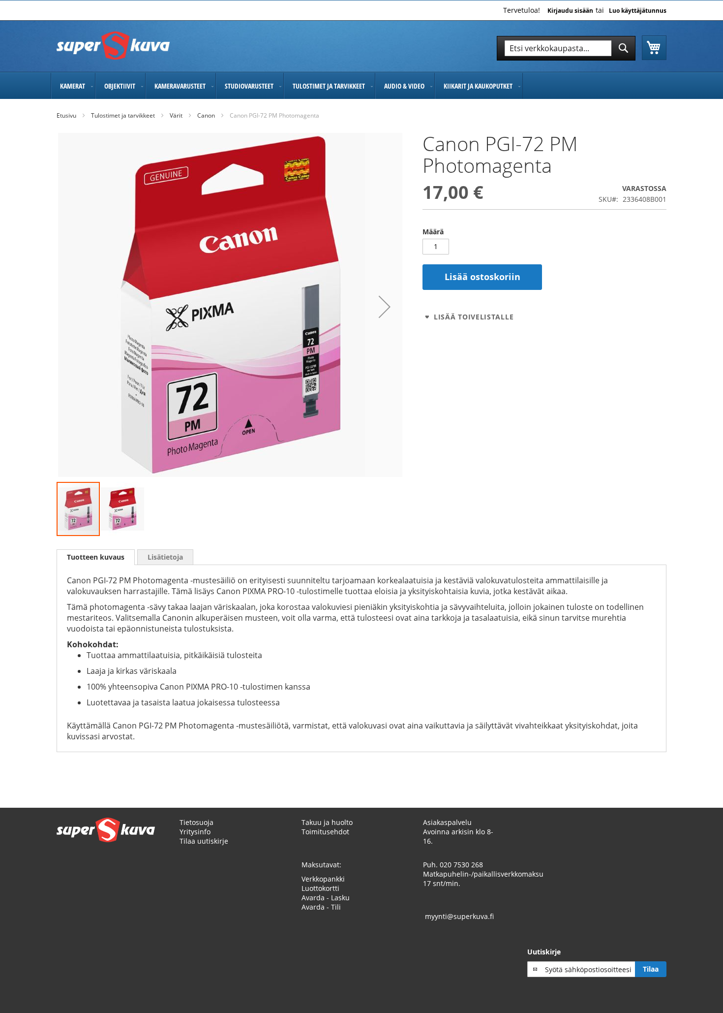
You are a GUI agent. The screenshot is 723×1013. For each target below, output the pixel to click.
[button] (384, 307)
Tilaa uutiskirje (204, 841)
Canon (206, 115)
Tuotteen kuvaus (95, 557)
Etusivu (66, 115)
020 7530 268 (461, 864)
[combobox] (566, 48)
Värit (176, 115)
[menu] (361, 86)
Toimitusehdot (325, 831)
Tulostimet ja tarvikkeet (123, 115)
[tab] (96, 557)
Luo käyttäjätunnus (637, 11)
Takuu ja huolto (327, 822)
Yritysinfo (195, 831)
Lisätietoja (165, 557)
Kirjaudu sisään (570, 11)
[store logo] (113, 46)
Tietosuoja (196, 822)
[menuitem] (73, 86)
